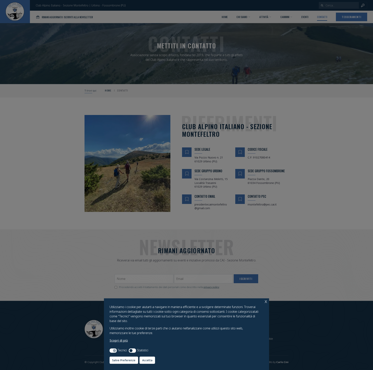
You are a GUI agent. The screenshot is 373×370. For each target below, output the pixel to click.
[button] (113, 350)
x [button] (266, 301)
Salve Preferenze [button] (123, 360)
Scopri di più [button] (119, 340)
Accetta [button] (147, 360)
